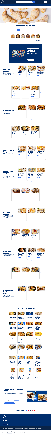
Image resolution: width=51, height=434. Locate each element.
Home (3, 6)
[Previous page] (21, 381)
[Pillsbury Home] (2, 1)
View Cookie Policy (9, 433)
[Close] (50, 432)
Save (20, 74)
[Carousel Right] (47, 71)
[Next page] (29, 381)
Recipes (6, 6)
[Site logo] (5, 417)
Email (25, 30)
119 (27, 381)
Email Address (6, 396)
